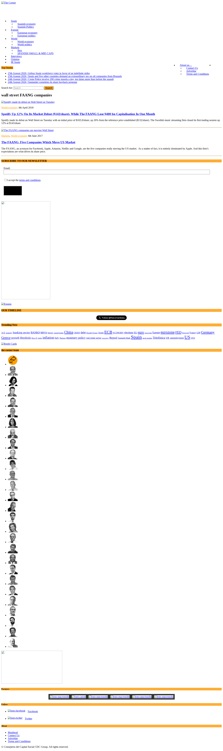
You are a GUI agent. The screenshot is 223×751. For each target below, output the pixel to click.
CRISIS (77, 333)
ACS (3, 333)
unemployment (177, 338)
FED (178, 332)
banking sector (21, 332)
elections (128, 332)
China (68, 332)
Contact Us (192, 68)
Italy (57, 338)
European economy (27, 32)
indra (40, 338)
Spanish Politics (25, 26)
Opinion (15, 59)
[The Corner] (111, 2)
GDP (198, 333)
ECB (108, 332)
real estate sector (93, 338)
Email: (7, 168)
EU (135, 332)
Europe (14, 29)
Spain (14, 21)
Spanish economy (26, 24)
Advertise (191, 71)
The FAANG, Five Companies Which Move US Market (38, 142)
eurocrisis (148, 333)
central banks (59, 333)
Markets (15, 47)
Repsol (113, 337)
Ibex (19, 50)
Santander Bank (124, 338)
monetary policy (76, 337)
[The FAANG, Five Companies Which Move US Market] (27, 130)
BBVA (43, 332)
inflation (48, 337)
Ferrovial (185, 333)
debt (83, 332)
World (14, 38)
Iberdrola (25, 337)
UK (167, 338)
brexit (50, 332)
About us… (186, 65)
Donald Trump (92, 333)
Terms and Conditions (197, 74)
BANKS (35, 332)
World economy (25, 41)
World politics (24, 44)
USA (193, 338)
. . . (217, 65)
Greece (6, 337)
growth (15, 337)
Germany (208, 332)
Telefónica (159, 337)
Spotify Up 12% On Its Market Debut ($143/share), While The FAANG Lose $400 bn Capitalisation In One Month (78, 114)
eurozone (168, 332)
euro (141, 332)
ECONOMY (118, 333)
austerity (9, 333)
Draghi (101, 333)
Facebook (33, 711)
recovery (105, 338)
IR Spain (15, 62)
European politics (26, 35)
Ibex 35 (34, 338)
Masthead (13, 732)
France (193, 332)
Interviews (16, 56)
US (187, 337)
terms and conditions (29, 180)
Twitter (28, 718)
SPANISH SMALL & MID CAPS (35, 53)
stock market (147, 338)
